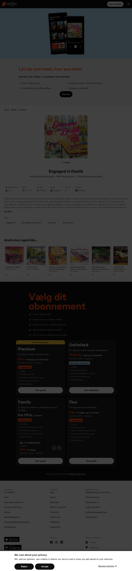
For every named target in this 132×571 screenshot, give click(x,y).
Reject (24, 566)
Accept (44, 566)
